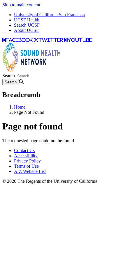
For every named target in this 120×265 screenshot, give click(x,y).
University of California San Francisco (49, 14)
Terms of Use (26, 166)
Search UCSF (27, 25)
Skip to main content (21, 4)
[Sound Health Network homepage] (31, 70)
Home (19, 107)
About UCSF (26, 30)
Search (8, 75)
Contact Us (24, 150)
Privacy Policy (27, 160)
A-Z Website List (30, 171)
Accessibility (26, 155)
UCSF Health (26, 19)
